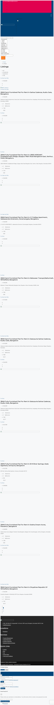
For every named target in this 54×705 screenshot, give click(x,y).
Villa (4, 75)
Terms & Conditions (14, 686)
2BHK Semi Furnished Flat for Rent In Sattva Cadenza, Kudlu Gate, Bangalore (26, 93)
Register (3, 688)
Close (6, 669)
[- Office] (4, 40)
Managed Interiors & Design (9, 643)
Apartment (5, 73)
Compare (3, 669)
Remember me (5, 680)
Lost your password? (13, 680)
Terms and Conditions (8, 656)
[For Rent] (5, 49)
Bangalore (5, 631)
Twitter (6, 662)
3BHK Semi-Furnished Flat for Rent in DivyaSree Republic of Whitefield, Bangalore (24, 588)
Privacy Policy (6, 654)
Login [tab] (4, 672)
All (3, 70)
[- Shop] (4, 42)
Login (2, 681)
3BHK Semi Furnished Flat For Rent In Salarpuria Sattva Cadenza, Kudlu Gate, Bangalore (26, 339)
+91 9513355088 (6, 1)
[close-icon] (18, 17)
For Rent (3, 78)
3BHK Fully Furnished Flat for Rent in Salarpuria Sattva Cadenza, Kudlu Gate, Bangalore (26, 402)
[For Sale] (5, 51)
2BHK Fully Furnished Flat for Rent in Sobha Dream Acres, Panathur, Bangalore (23, 525)
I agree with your (10, 686)
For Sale (2, 175)
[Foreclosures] (5, 52)
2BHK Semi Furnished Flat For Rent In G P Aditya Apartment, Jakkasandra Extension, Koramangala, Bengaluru (24, 218)
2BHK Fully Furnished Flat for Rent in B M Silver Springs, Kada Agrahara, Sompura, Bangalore (25, 464)
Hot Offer (7, 78)
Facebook (3, 662)
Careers (5, 649)
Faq (4, 653)
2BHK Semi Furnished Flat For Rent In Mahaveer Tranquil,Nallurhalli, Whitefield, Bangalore (27, 279)
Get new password (5, 701)
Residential (5, 72)
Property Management (8, 638)
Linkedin (10, 662)
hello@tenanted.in (14, 1)
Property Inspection (7, 641)
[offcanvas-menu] (51, 15)
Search (3, 57)
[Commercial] (4, 39)
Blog (4, 651)
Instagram (14, 662)
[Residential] (4, 43)
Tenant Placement (7, 639)
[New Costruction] (5, 53)
